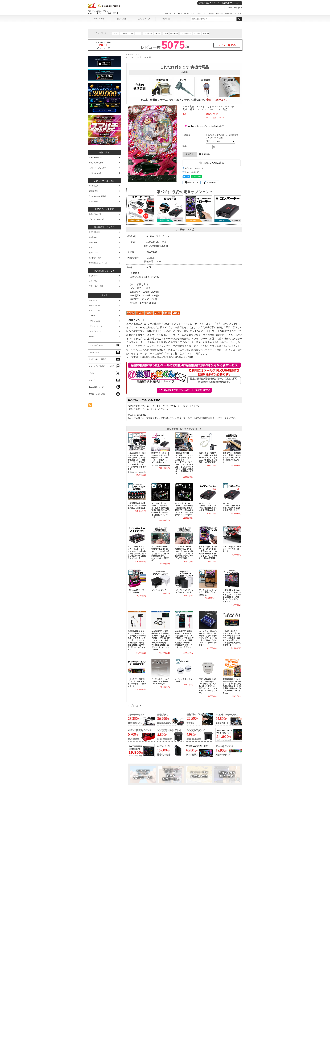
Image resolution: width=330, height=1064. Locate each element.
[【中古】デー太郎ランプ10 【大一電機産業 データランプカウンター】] (137, 668)
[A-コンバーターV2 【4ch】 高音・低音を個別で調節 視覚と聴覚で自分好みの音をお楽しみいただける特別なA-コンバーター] (184, 492)
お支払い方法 (199, 774)
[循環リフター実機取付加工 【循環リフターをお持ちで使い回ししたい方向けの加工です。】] (232, 441)
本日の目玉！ (93, 186)
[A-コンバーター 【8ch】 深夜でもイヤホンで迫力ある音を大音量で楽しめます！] (208, 492)
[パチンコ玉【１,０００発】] (184, 668)
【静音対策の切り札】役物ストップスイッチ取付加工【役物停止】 (137, 505)
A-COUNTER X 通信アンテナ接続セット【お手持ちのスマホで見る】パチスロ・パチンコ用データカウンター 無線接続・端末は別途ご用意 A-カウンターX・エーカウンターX (137, 640)
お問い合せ (219, 13)
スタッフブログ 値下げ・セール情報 (101, 366)
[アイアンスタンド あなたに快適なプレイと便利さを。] (208, 579)
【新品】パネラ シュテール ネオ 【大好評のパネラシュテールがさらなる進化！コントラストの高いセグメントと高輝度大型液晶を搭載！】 (232, 638)
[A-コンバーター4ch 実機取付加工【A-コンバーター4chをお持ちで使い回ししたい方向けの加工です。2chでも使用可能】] (184, 535)
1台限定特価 (93, 191)
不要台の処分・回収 (96, 286)
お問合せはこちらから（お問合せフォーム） (219, 3)
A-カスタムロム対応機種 (97, 196)
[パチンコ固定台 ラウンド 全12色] (137, 579)
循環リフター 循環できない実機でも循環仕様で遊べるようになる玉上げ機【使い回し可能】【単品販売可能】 (208, 457)
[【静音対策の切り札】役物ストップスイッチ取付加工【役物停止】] (137, 492)
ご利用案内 (210, 13)
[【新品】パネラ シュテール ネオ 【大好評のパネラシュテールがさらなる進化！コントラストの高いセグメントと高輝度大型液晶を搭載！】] (232, 620)
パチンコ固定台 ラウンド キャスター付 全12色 (232, 549)
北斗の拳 (206, 33)
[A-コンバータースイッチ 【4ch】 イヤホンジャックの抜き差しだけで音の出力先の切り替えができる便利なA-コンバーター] (137, 535)
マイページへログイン (198, 13)
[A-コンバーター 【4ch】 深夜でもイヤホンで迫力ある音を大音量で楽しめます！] (232, 492)
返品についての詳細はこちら (194, 168)
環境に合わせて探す (96, 214)
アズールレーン (185, 33)
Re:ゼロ (158, 33)
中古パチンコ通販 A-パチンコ (98, 11)
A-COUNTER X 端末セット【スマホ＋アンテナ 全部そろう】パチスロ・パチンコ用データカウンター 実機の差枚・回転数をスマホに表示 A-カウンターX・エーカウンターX (184, 640)
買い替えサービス (95, 258)
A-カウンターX (94, 305)
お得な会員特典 (94, 232)
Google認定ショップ (96, 387)
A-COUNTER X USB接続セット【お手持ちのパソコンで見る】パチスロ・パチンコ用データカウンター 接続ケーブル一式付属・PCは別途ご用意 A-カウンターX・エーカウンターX (160, 640)
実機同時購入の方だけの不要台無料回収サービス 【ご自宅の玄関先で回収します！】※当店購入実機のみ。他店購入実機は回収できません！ (232, 686)
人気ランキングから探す (97, 168)
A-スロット (93, 300)
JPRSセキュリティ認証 (97, 394)
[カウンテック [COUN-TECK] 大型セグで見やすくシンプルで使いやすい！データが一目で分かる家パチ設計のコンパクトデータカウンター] (208, 620)
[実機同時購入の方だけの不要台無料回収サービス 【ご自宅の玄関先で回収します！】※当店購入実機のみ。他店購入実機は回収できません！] (232, 668)
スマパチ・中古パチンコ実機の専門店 (103, 13)
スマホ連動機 (93, 201)
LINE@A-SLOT (94, 352)
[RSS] (90, 406)
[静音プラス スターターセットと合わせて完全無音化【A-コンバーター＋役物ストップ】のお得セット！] (160, 441)
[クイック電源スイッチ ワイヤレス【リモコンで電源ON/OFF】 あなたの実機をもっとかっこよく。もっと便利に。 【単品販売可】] (208, 535)
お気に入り (168, 13)
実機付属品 (93, 242)
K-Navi (91, 336)
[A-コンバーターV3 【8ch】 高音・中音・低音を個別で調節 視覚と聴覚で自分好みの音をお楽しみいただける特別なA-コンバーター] (160, 492)
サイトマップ (238, 13)
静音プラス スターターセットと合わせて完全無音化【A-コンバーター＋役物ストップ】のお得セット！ (160, 457)
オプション (166, 19)
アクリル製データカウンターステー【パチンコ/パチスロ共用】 (160, 681)
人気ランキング (144, 19)
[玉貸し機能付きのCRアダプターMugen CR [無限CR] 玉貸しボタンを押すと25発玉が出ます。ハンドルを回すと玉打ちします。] (208, 668)
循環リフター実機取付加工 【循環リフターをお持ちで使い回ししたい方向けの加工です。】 (232, 457)
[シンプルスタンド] (160, 579)
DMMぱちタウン (95, 331)
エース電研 (148, 57)
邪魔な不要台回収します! (227, 774)
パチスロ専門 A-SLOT (96, 345)
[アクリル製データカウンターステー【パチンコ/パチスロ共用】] (160, 668)
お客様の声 (228, 13)
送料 (90, 247)
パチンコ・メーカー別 (135, 57)
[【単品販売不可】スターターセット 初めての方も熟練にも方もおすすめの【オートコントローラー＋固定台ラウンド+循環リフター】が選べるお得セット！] (137, 441)
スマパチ (115, 33)
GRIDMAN (174, 33)
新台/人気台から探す (96, 163)
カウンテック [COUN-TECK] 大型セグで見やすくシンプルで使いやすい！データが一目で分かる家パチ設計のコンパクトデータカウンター (208, 638)
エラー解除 (93, 281)
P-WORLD (93, 316)
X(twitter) (92, 373)
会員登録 (186, 13)
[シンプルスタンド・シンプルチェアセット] (184, 579)
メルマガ (92, 380)
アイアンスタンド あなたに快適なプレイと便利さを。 (208, 592)
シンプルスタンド (158, 590)
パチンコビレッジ (95, 326)
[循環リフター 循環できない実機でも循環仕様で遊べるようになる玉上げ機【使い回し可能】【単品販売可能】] (208, 441)
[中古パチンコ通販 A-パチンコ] (104, 8)
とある (165, 33)
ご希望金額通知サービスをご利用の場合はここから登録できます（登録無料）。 (184, 390)
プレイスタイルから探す (97, 219)
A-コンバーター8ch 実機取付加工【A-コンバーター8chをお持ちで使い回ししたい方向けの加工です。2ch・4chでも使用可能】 (160, 553)
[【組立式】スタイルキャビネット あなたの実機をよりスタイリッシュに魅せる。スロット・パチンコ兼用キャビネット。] (232, 579)
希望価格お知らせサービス (98, 263)
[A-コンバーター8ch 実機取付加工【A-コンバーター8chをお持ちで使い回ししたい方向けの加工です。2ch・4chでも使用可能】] (160, 535)
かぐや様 (197, 33)
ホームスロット (95, 311)
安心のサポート (94, 276)
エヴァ (138, 33)
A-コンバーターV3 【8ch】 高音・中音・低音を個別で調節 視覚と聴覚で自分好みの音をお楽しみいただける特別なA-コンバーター (160, 510)
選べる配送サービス (171, 774)
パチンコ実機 (99, 19)
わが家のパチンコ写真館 (97, 359)
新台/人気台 (121, 19)
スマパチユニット (127, 33)
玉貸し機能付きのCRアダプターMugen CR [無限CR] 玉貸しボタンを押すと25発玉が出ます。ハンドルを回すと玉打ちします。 (208, 686)
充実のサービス (143, 774)
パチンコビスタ (95, 321)
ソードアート (147, 33)
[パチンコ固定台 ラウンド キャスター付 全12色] (232, 535)
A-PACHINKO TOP (132, 54)
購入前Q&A (93, 237)
